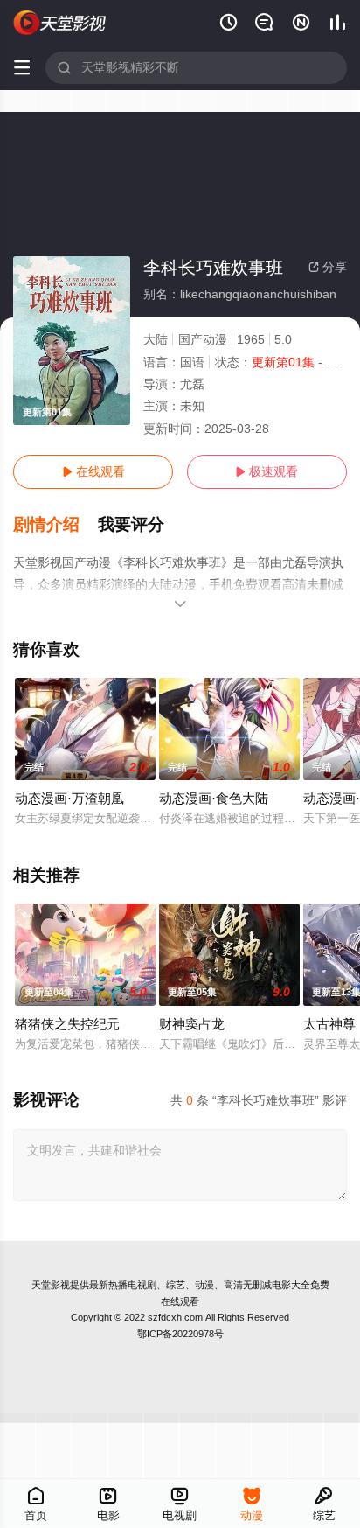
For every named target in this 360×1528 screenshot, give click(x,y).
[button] (55, 525)
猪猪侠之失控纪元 (67, 1023)
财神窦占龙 (192, 1023)
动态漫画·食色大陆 (213, 798)
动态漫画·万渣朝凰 (69, 798)
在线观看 (93, 471)
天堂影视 (50, 1285)
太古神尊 (329, 1023)
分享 (327, 267)
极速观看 (266, 471)
